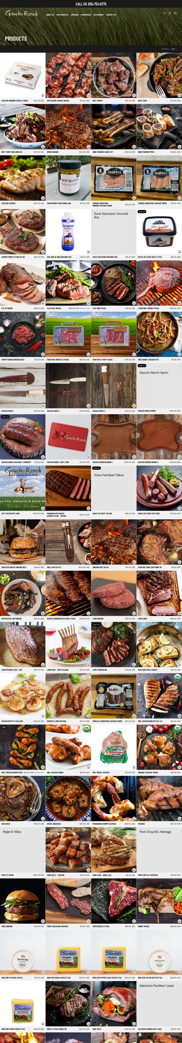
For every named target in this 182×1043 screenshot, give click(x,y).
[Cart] (175, 13)
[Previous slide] (49, 283)
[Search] (164, 13)
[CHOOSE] (87, 456)
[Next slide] (87, 283)
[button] (174, 49)
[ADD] (41, 94)
